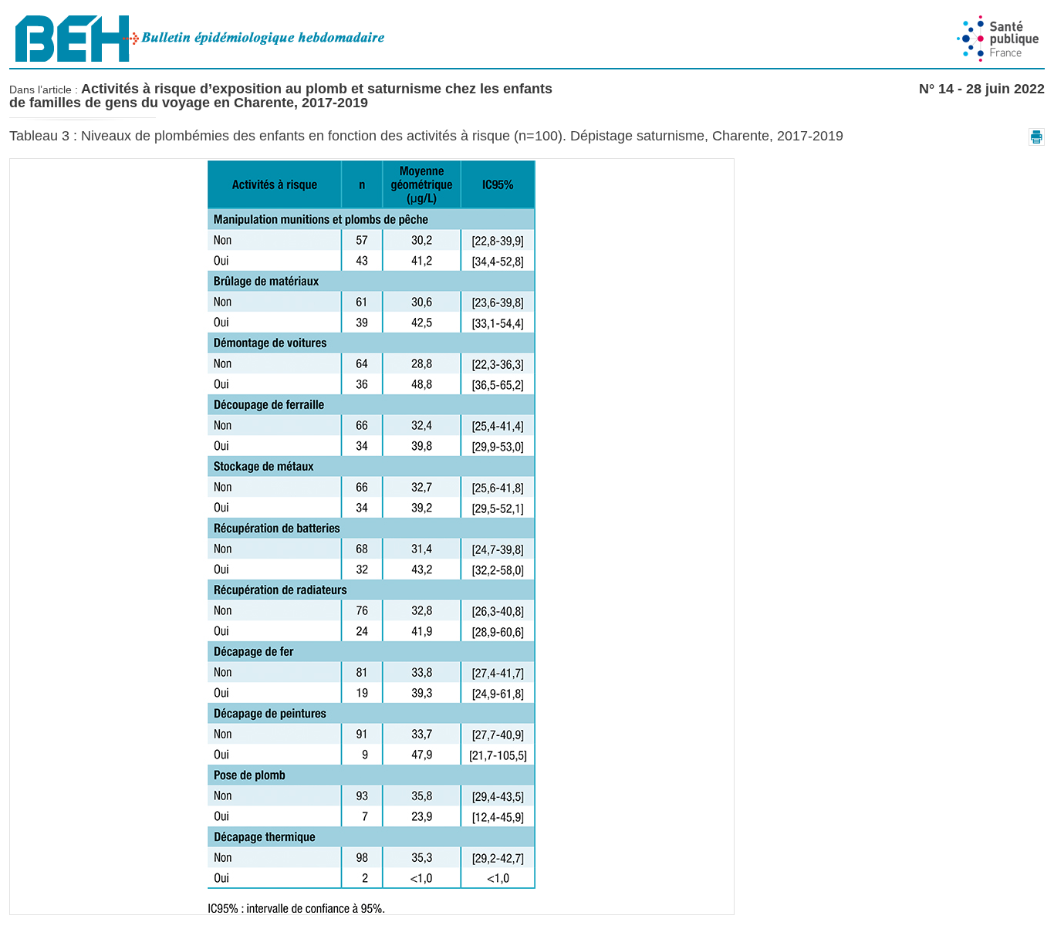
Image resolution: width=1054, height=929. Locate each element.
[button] (1037, 137)
